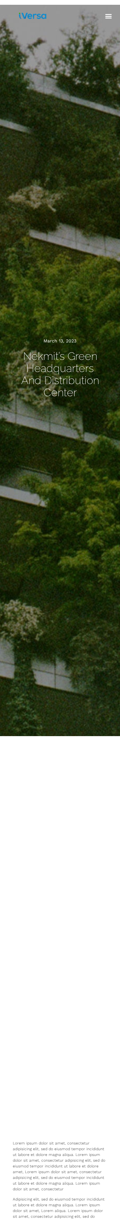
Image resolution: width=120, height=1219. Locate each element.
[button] (108, 16)
